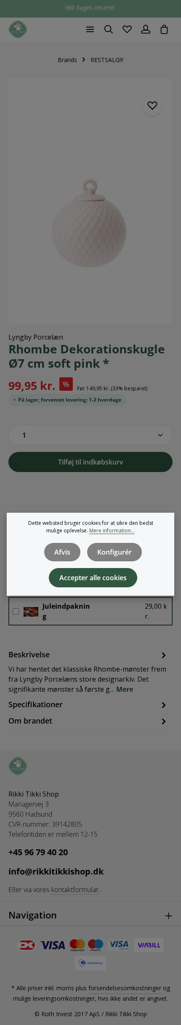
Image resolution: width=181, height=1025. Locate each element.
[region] (90, 201)
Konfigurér (114, 552)
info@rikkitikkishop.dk (56, 871)
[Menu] (90, 29)
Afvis (62, 552)
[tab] (88, 671)
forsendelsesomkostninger (124, 988)
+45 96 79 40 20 (38, 852)
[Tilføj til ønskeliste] (152, 106)
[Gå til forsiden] (17, 29)
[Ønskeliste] (127, 29)
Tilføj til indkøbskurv (90, 462)
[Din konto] (145, 29)
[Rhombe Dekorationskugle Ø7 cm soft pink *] (90, 201)
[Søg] (108, 29)
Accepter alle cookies (93, 577)
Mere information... (112, 530)
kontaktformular (74, 889)
